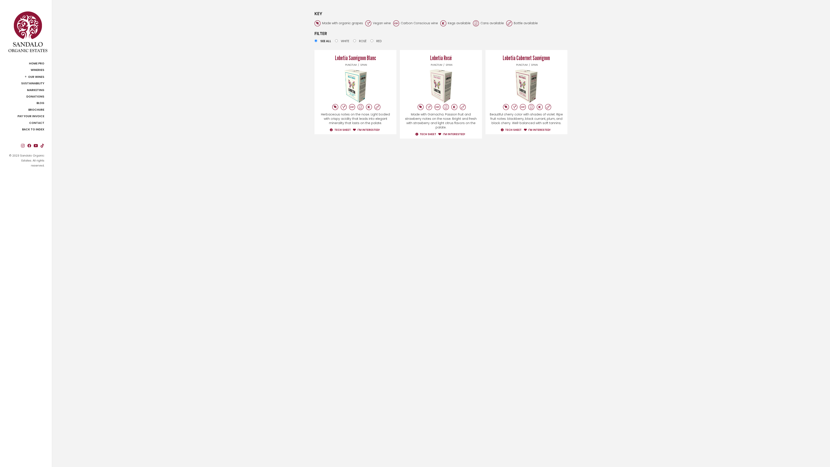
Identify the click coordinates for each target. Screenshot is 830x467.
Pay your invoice (31, 116)
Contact (36, 123)
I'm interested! (369, 130)
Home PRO (36, 63)
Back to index (33, 129)
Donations (35, 97)
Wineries (37, 70)
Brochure (36, 110)
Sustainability (32, 83)
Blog (40, 103)
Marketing (35, 90)
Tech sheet (342, 130)
